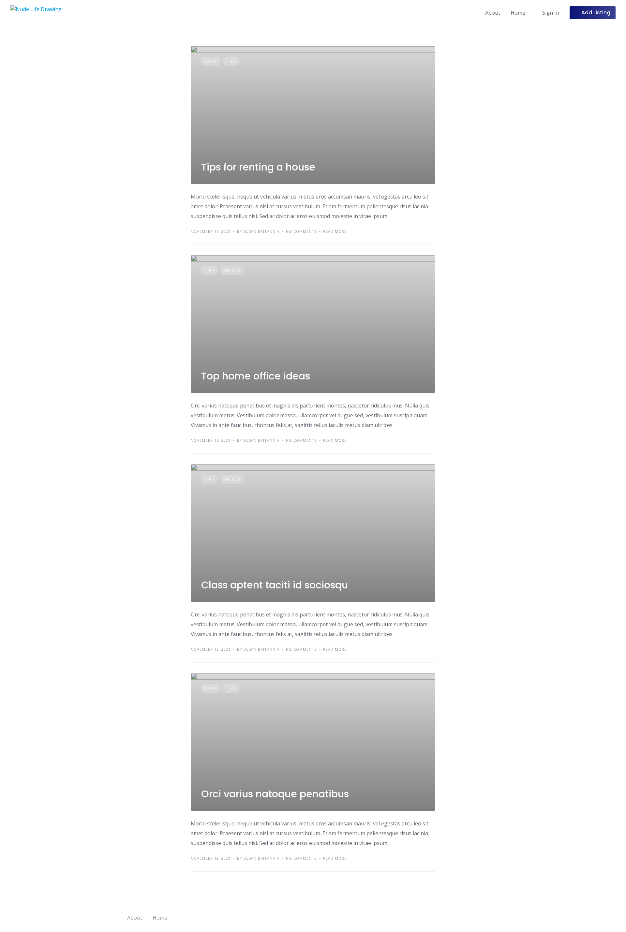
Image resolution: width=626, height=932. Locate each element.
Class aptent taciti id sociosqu (274, 585)
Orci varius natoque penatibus (275, 794)
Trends (232, 270)
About (492, 12)
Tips (231, 61)
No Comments (301, 231)
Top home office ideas (255, 376)
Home (518, 12)
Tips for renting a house (258, 167)
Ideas (210, 61)
